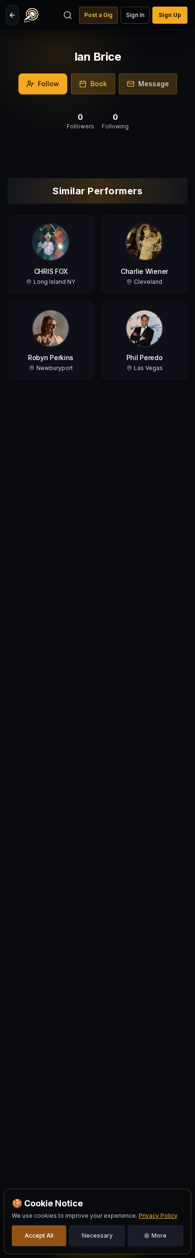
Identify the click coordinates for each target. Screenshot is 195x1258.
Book (98, 84)
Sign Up (170, 14)
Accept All (39, 1235)
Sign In (135, 14)
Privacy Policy (158, 1215)
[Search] (67, 15)
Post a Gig (98, 14)
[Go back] (12, 15)
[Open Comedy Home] (31, 15)
